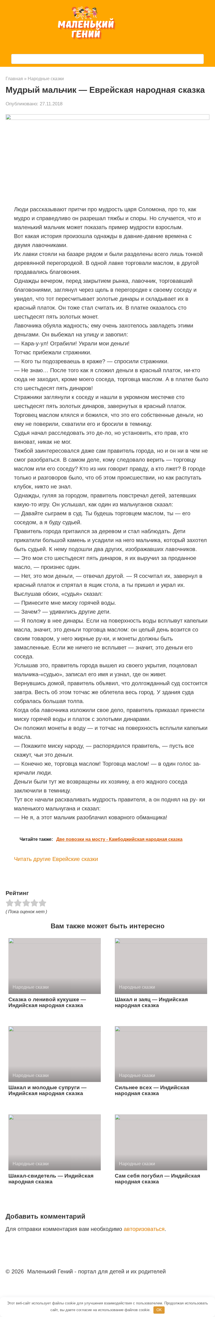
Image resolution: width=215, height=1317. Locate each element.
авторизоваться (144, 1229)
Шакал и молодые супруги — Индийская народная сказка (47, 1090)
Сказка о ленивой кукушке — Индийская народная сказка (47, 1002)
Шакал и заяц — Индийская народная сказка (151, 1002)
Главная (14, 78)
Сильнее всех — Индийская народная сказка (152, 1090)
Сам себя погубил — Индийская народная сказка (157, 1179)
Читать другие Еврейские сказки (56, 859)
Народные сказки (46, 78)
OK (159, 1310)
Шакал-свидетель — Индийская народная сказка (51, 1179)
